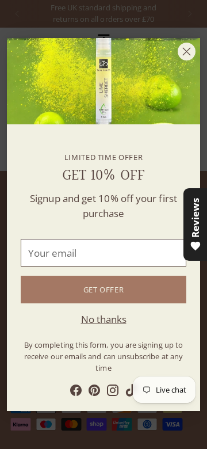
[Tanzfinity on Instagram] (113, 392)
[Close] (186, 51)
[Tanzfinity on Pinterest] (94, 392)
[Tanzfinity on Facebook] (76, 392)
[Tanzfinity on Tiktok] (131, 392)
